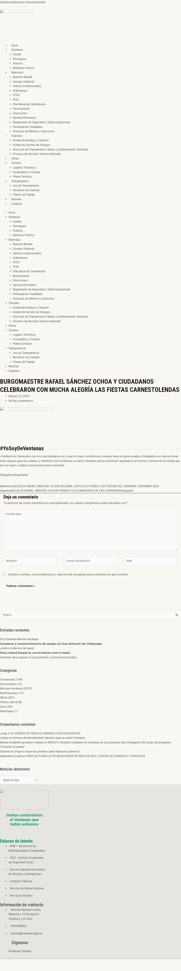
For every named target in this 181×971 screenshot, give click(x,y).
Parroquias (19, 59)
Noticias (16, 199)
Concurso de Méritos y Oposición (33, 131)
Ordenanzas (20, 90)
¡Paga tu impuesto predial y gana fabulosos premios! (47, 751)
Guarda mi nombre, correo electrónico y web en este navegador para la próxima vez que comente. (68, 574)
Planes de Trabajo (24, 194)
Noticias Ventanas (11, 688)
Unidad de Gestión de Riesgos (31, 145)
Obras (15, 158)
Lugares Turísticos (24, 167)
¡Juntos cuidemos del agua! (17, 648)
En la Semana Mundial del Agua (19, 639)
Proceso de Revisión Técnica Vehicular (37, 154)
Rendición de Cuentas (26, 190)
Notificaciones (9, 693)
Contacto (16, 203)
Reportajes (6, 711)
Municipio (17, 72)
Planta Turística (22, 176)
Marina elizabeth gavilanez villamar (21, 742)
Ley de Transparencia (26, 185)
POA (15, 99)
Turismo (16, 163)
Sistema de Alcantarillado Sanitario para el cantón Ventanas (48, 738)
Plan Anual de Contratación (29, 104)
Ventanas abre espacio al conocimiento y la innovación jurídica (38, 657)
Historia (17, 63)
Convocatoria (8, 684)
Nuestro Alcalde (23, 77)
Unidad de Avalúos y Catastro (31, 140)
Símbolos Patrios (23, 68)
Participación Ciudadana (27, 127)
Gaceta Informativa (24, 117)
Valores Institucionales (27, 86)
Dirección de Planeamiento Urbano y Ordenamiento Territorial (50, 149)
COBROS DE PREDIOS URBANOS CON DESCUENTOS (47, 733)
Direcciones (20, 113)
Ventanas (17, 49)
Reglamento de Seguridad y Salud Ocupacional (41, 122)
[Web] (150, 561)
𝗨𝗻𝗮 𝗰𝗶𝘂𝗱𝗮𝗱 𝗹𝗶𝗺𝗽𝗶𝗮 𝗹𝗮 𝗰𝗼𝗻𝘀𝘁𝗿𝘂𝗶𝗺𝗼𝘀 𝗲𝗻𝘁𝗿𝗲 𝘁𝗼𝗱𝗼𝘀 (35, 652)
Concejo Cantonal (23, 81)
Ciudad (17, 54)
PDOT (16, 95)
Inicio (14, 45)
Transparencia (19, 181)
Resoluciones (21, 108)
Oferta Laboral (9, 702)
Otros (3, 706)
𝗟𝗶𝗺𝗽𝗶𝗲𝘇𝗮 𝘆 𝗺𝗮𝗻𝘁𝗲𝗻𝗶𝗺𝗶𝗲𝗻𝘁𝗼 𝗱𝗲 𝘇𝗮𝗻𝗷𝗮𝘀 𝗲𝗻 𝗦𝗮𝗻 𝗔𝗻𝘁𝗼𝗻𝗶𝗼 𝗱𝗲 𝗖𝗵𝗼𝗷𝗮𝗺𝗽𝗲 (51, 643)
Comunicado (7, 679)
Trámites (16, 136)
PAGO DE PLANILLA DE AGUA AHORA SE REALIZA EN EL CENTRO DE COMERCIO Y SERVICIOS (85, 756)
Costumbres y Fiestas (26, 172)
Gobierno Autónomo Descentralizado (22, 2)
